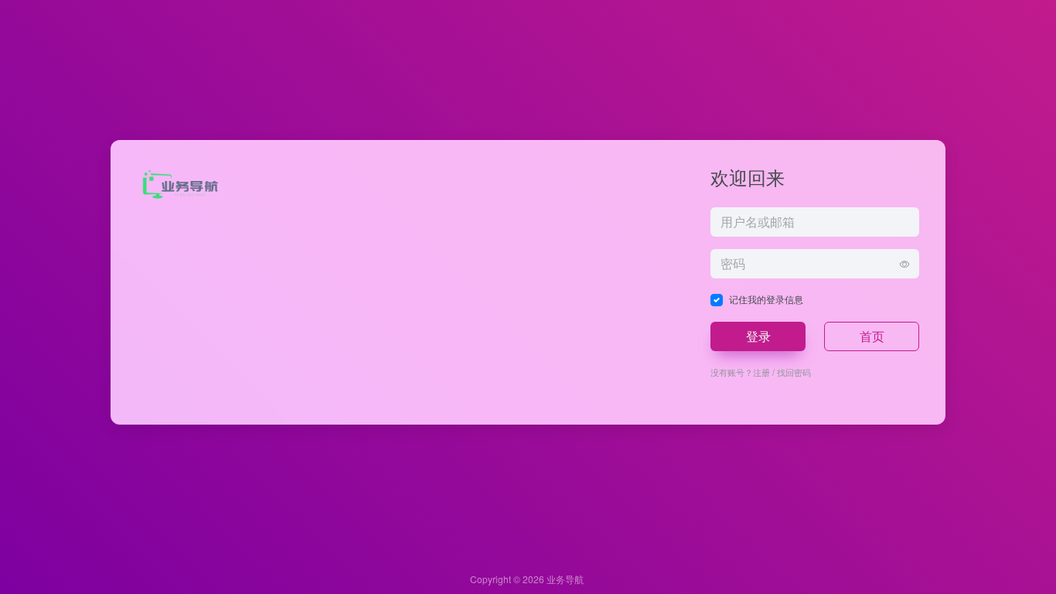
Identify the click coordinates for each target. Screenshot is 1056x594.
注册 (761, 372)
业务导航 (565, 578)
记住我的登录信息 (766, 299)
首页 (872, 336)
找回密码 (794, 372)
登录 (758, 336)
